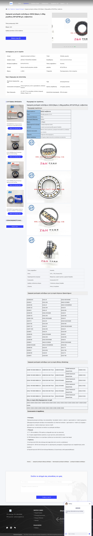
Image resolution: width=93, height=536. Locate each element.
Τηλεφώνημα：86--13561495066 (15, 514)
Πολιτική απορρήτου (17, 534)
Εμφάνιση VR (54, 3)
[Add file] (66, 533)
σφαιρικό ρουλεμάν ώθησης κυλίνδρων (42, 461)
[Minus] (89, 504)
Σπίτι (19, 3)
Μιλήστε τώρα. (15, 38)
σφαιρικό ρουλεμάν (20, 9)
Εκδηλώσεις (45, 3)
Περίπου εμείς (35, 3)
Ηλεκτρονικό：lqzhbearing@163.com (16, 516)
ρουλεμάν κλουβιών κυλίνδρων (77, 461)
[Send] (90, 533)
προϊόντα (13, 9)
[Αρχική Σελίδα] (11, 3)
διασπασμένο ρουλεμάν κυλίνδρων (61, 461)
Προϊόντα (26, 3)
